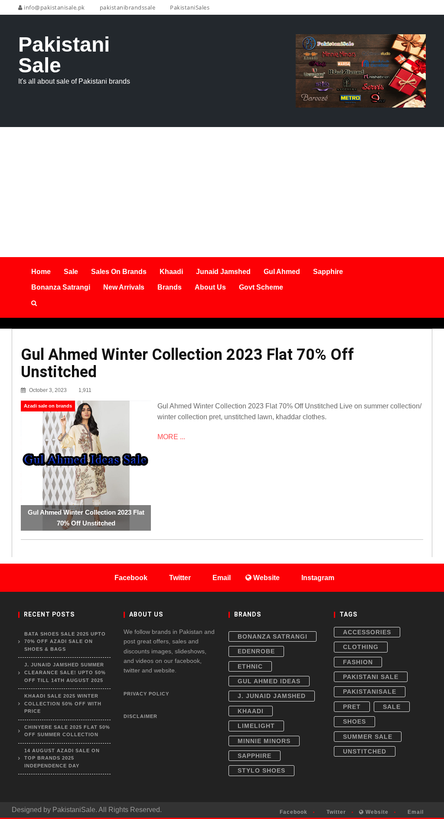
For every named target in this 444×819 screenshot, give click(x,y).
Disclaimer (140, 716)
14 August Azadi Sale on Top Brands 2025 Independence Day (62, 758)
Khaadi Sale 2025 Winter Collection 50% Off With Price (62, 703)
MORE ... (171, 436)
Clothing (361, 646)
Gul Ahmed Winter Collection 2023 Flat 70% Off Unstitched (187, 363)
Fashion (358, 662)
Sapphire (254, 755)
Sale (392, 706)
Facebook (292, 812)
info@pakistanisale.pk (54, 7)
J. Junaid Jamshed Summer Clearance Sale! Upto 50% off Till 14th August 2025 (65, 672)
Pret (352, 706)
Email (415, 812)
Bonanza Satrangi (272, 636)
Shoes (354, 721)
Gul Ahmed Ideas (269, 681)
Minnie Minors (264, 740)
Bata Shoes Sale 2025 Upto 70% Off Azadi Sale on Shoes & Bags (65, 641)
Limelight (256, 725)
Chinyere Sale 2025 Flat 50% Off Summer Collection (67, 730)
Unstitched (364, 751)
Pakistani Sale (370, 676)
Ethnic (250, 666)
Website (376, 812)
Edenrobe (256, 651)
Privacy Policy (146, 693)
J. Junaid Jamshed (272, 695)
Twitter (335, 812)
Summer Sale (367, 736)
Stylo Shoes (261, 770)
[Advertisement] (222, 192)
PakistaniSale (369, 691)
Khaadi (251, 711)
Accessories (367, 632)
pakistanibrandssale (126, 7)
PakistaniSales (189, 7)
